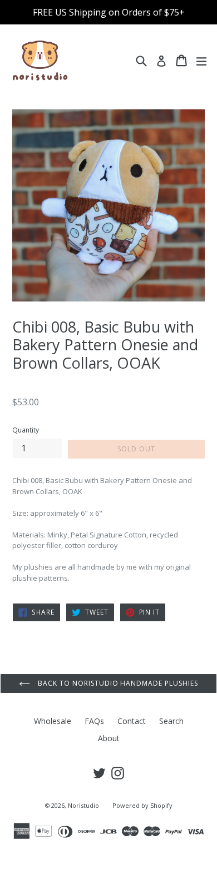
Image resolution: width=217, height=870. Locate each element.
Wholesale (52, 721)
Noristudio (83, 805)
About (109, 738)
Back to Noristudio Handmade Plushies (117, 683)
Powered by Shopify (142, 805)
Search (171, 721)
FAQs (94, 721)
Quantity (25, 430)
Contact (131, 721)
